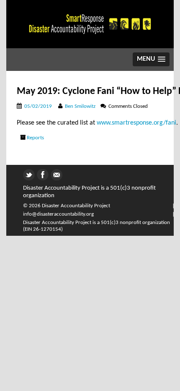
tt (25, 173)
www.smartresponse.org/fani (136, 123)
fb (39, 173)
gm (55, 173)
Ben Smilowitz (80, 106)
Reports (35, 138)
